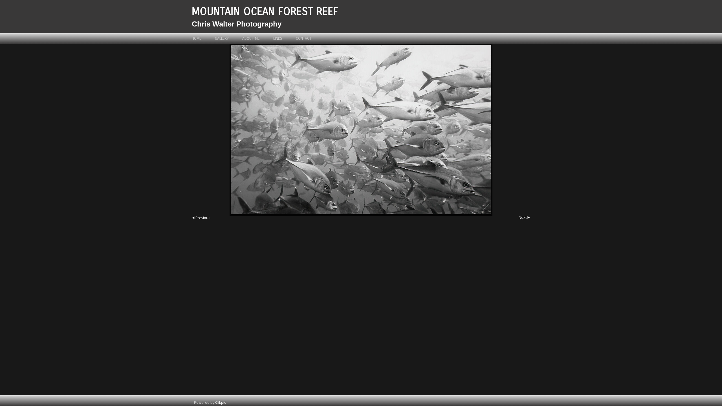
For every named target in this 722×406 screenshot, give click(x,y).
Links (277, 38)
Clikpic (220, 402)
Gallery (222, 38)
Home (196, 38)
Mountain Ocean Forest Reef (265, 11)
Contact (304, 38)
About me (251, 38)
